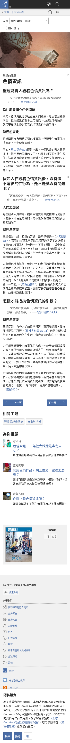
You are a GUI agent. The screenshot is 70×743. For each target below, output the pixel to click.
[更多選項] (65, 12)
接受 (7, 736)
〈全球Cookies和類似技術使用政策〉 (30, 720)
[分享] (57, 12)
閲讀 (5, 21)
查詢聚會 (10, 614)
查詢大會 (10, 620)
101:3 (11, 389)
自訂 (28, 736)
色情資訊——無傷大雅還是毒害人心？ (37, 448)
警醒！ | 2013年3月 (14, 11)
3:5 (29, 284)
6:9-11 (36, 330)
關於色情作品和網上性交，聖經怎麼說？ (39, 472)
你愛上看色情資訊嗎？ (29, 498)
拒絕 (18, 736)
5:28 (19, 149)
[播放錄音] (50, 12)
